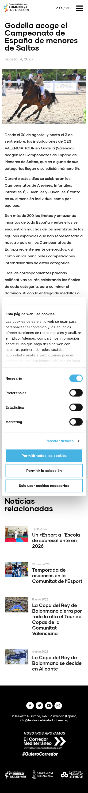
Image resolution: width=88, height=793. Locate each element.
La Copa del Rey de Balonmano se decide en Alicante (57, 663)
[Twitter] (39, 705)
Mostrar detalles (60, 441)
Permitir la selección (44, 470)
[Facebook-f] (30, 705)
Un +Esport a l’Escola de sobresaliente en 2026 (56, 540)
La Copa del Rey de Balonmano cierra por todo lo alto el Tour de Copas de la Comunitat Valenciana (57, 619)
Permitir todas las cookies (44, 455)
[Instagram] (58, 705)
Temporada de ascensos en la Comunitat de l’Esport (57, 575)
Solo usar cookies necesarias (44, 485)
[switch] (76, 392)
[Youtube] (49, 705)
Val (68, 8)
